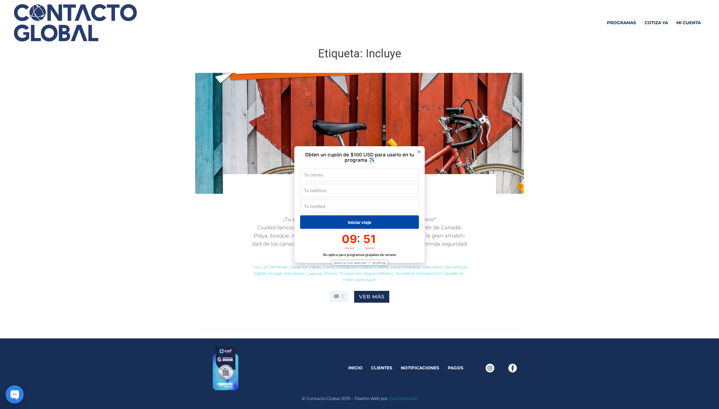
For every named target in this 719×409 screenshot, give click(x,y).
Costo (329, 266)
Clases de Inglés (305, 266)
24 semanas (275, 266)
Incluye (275, 273)
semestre (404, 273)
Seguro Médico (378, 273)
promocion (351, 273)
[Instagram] (490, 368)
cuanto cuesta (373, 266)
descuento (433, 266)
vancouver (366, 279)
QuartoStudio (403, 398)
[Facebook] (512, 368)
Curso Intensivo (405, 266)
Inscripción (294, 273)
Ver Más (371, 297)
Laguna (314, 273)
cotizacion (346, 266)
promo (331, 273)
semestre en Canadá (436, 273)
